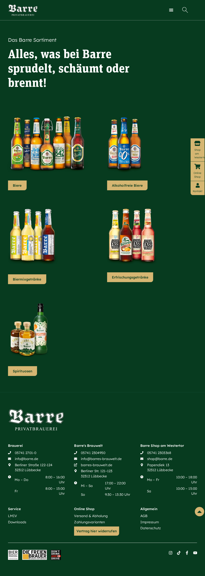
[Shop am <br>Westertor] (197, 143)
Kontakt (198, 191)
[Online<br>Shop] (197, 167)
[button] (171, 10)
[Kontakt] (197, 185)
